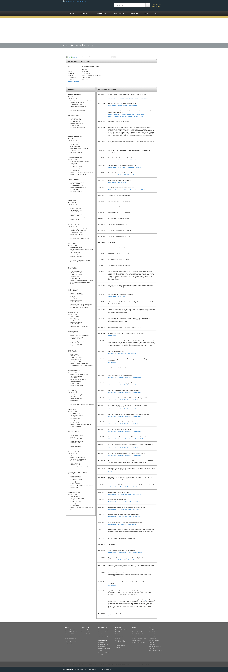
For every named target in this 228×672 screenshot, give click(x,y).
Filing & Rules (85, 627)
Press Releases (118, 632)
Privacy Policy (137, 664)
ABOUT (146, 13)
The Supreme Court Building (139, 638)
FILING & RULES (85, 13)
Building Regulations (137, 640)
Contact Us (66, 664)
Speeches (117, 638)
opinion (146, 600)
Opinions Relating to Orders (71, 632)
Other (136, 98)
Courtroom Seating (103, 636)
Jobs (102, 664)
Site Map (75, 664)
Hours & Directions (153, 629)
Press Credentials (119, 636)
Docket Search (101, 642)
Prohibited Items (153, 632)
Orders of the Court (103, 644)
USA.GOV (147, 664)
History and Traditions (137, 636)
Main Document (112, 98)
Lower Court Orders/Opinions (125, 98)
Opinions (67, 627)
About (134, 627)
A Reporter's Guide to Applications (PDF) (120, 641)
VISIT (156, 13)
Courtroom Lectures (154, 640)
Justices (134, 629)
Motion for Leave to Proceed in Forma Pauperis (120, 116)
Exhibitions (151, 642)
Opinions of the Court (70, 629)
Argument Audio (102, 632)
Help (82, 664)
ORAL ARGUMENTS (101, 13)
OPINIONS (71, 13)
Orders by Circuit (102, 646)
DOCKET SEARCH (156, 6)
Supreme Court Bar (86, 634)
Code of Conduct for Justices (139, 634)
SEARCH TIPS (117, 8)
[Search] (147, 5)
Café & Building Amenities (155, 650)
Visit (150, 627)
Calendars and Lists (103, 634)
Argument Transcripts (103, 629)
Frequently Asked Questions (138, 642)
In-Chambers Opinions (70, 634)
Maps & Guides (152, 638)
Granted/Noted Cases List (104, 648)
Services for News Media (121, 629)
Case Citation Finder (69, 644)
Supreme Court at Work (138, 632)
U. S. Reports (68, 636)
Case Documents (102, 640)
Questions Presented (73, 81)
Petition (110, 114)
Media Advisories (119, 634)
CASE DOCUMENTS (118, 13)
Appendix (116, 114)
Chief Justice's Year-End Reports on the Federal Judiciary (121, 645)
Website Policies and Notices (122, 664)
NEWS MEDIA (134, 13)
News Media (118, 627)
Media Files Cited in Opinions (71, 642)
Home (65, 46)
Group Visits (152, 644)
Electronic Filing (85, 629)
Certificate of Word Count (127, 114)
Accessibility (152, 636)
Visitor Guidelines (153, 634)
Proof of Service (144, 98)
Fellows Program (92, 664)
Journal (100, 650)
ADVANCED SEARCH (156, 4)
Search (113, 57)
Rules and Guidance (86, 632)
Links (109, 664)
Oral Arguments (102, 627)
